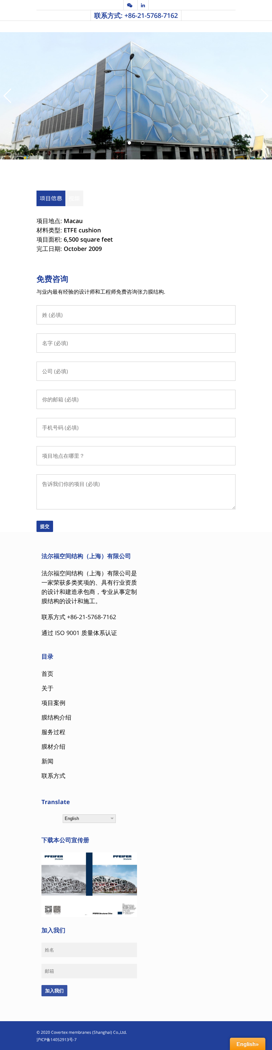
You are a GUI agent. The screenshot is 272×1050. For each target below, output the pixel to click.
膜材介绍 (53, 746)
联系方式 (53, 776)
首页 (47, 673)
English (72, 818)
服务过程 (53, 732)
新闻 (47, 761)
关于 (47, 688)
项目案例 (53, 703)
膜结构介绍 (56, 717)
